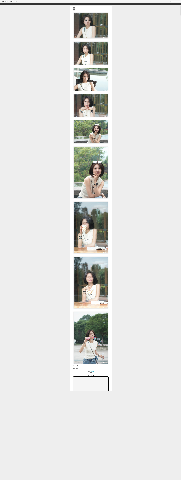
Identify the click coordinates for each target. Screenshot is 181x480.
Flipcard (4, 3)
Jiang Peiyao (92, 371)
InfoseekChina (95, 369)
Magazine (7, 3)
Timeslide (20, 3)
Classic (1, 3)
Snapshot (17, 3)
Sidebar (14, 3)
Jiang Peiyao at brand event (91, 9)
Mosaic (11, 3)
